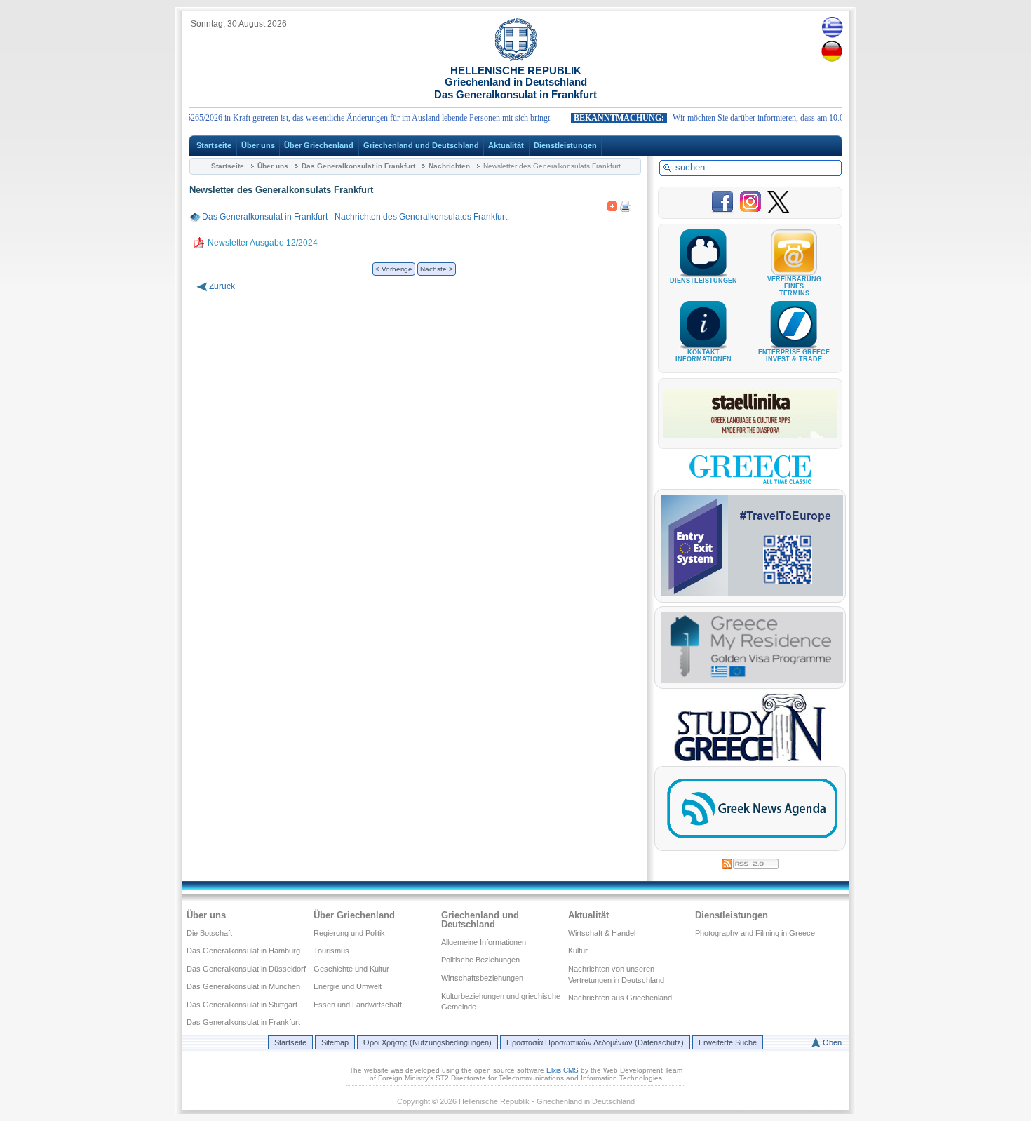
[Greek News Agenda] (752, 842)
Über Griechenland (318, 145)
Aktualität (506, 145)
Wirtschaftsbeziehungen (482, 978)
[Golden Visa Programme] (752, 680)
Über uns (258, 145)
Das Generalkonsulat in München (243, 986)
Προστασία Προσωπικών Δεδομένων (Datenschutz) (595, 1042)
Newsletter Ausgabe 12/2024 (263, 243)
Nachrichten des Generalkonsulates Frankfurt (421, 217)
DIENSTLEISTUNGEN (703, 280)
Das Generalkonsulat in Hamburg (243, 950)
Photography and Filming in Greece (755, 933)
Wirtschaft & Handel (601, 933)
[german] (832, 51)
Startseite (213, 145)
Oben (832, 1042)
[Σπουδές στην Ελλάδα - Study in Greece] (750, 760)
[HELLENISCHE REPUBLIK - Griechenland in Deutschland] (516, 58)
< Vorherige (393, 269)
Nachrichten (449, 166)
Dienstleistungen (565, 145)
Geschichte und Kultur (351, 969)
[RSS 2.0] (750, 861)
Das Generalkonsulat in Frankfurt (358, 166)
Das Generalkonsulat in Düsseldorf (246, 969)
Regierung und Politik (349, 933)
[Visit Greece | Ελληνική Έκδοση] (750, 483)
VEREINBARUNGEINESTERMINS (794, 286)
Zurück (222, 286)
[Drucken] (625, 203)
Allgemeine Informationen (483, 942)
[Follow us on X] (778, 210)
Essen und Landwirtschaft (358, 1004)
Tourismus (331, 950)
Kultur (578, 950)
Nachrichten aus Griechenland (620, 997)
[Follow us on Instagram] (753, 210)
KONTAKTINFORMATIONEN (703, 356)
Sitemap (335, 1042)
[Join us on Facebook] (725, 210)
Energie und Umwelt (348, 986)
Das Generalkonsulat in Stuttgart (242, 1004)
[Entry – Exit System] (752, 593)
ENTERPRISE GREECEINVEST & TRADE (794, 356)
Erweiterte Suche (728, 1042)
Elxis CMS (562, 1070)
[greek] (832, 27)
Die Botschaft (209, 933)
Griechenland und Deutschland (421, 145)
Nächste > (436, 269)
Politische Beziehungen (480, 959)
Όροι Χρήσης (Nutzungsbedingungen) (427, 1042)
